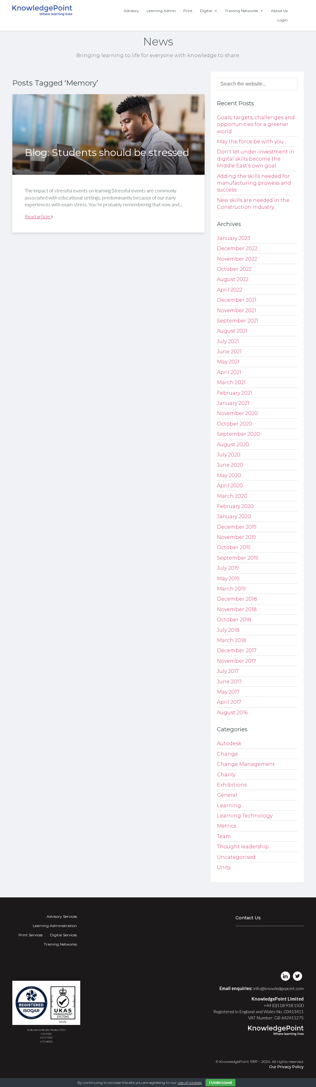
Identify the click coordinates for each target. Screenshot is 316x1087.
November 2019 (236, 537)
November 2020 (237, 413)
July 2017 (228, 671)
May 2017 (228, 692)
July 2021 (228, 341)
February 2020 (235, 506)
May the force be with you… (252, 142)
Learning (229, 805)
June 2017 (229, 682)
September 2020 (238, 434)
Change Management (246, 764)
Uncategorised (236, 857)
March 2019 (231, 589)
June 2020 (230, 465)
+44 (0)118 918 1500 (284, 1005)
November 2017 (236, 661)
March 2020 (232, 496)
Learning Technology (244, 816)
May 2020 (229, 475)
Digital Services (63, 935)
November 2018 (237, 609)
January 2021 (233, 403)
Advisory (131, 10)
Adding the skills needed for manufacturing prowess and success (254, 183)
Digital (206, 10)
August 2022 (232, 279)
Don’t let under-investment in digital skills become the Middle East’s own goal (255, 159)
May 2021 (228, 362)
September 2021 (237, 321)
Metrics (226, 826)
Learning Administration (55, 925)
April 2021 (229, 372)
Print (188, 10)
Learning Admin (161, 10)
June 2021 (229, 352)
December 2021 (236, 300)
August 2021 (232, 331)
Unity (224, 867)
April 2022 (229, 290)
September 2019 (237, 558)
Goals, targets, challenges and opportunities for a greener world (256, 124)
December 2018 (237, 599)
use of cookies (190, 1082)
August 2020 (233, 444)
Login (282, 20)
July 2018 (228, 630)
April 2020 (230, 486)
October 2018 (234, 620)
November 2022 (237, 259)
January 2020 (234, 516)
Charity (226, 775)
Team (224, 836)
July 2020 (228, 455)
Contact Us (248, 918)
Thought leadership (243, 847)
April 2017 (229, 702)
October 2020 (234, 424)
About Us (279, 10)
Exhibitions (232, 785)
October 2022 (234, 269)
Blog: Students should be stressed (107, 152)
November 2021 (236, 310)
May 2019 (228, 578)
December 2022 (237, 248)
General (227, 795)
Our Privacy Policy (286, 1066)
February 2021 (234, 393)
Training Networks (241, 10)
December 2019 (236, 527)
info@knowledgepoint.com (278, 988)
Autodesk (229, 743)
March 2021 (231, 382)
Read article (38, 216)
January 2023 (233, 238)
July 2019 (228, 568)
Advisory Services (62, 916)
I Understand (220, 1083)
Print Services (31, 935)
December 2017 (236, 650)
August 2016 (232, 713)
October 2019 (234, 547)
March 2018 (231, 640)
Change (227, 754)
